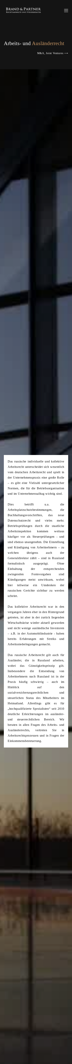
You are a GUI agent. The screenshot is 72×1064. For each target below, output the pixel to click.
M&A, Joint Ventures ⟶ (52, 53)
